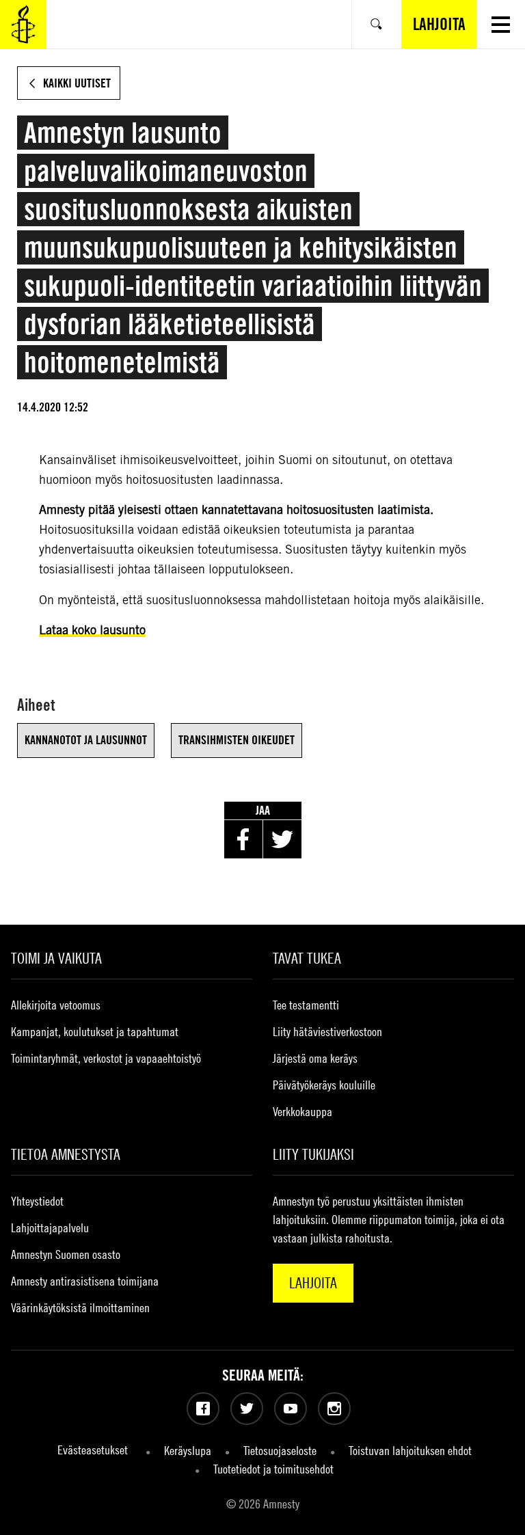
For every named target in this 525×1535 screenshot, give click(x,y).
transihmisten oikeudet (236, 740)
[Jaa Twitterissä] (282, 839)
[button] (500, 24)
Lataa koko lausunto (92, 630)
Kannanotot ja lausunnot (86, 740)
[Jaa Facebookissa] (243, 839)
